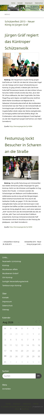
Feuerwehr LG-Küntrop (11, 261)
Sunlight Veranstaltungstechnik (15, 281)
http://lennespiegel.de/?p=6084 (21, 126)
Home (13, 3)
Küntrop (5, 265)
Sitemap (5, 309)
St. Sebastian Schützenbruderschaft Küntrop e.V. (16, 407)
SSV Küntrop (7, 277)
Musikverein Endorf (10, 273)
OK (38, 376)
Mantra (17, 409)
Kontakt (20, 3)
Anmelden (6, 389)
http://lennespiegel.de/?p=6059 (21, 227)
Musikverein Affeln (10, 269)
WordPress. (25, 409)
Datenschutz (39, 3)
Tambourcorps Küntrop (11, 285)
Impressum (29, 3)
